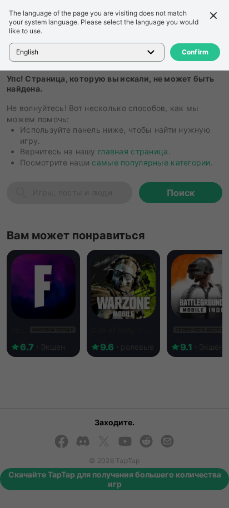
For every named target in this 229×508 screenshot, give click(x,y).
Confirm (195, 52)
